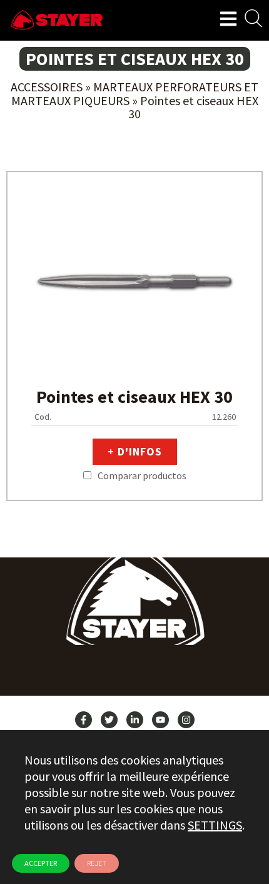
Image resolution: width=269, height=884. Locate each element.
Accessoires (47, 86)
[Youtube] (160, 719)
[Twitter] (109, 719)
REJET (96, 863)
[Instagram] (186, 719)
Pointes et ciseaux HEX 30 (134, 396)
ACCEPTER (40, 863)
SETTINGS (215, 825)
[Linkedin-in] (134, 719)
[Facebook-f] (83, 719)
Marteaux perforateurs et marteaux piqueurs (135, 93)
